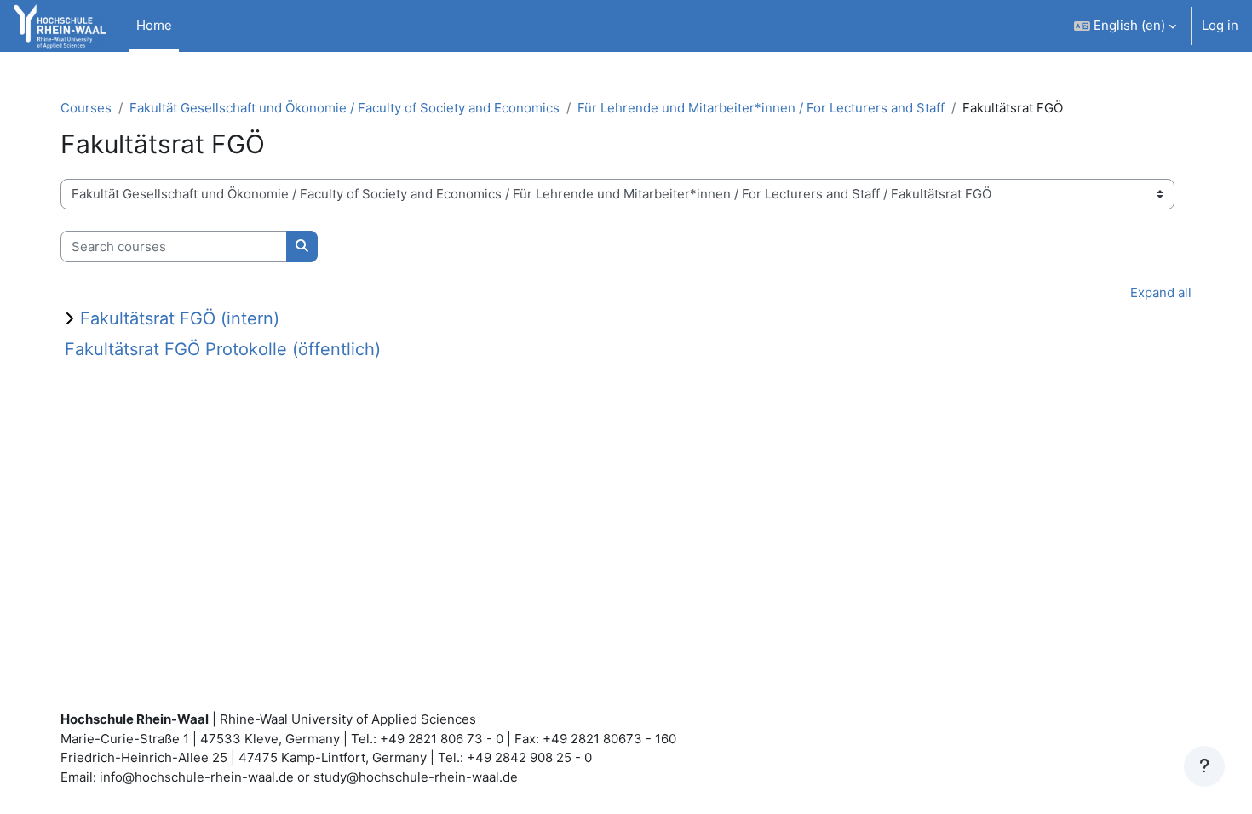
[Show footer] (1204, 766)
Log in (1220, 25)
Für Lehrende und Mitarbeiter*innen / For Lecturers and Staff (761, 108)
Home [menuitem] (154, 25)
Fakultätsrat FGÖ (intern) (179, 318)
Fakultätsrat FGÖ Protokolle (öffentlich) (223, 349)
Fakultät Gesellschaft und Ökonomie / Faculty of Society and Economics (344, 108)
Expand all (1161, 292)
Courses (86, 108)
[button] (1125, 26)
